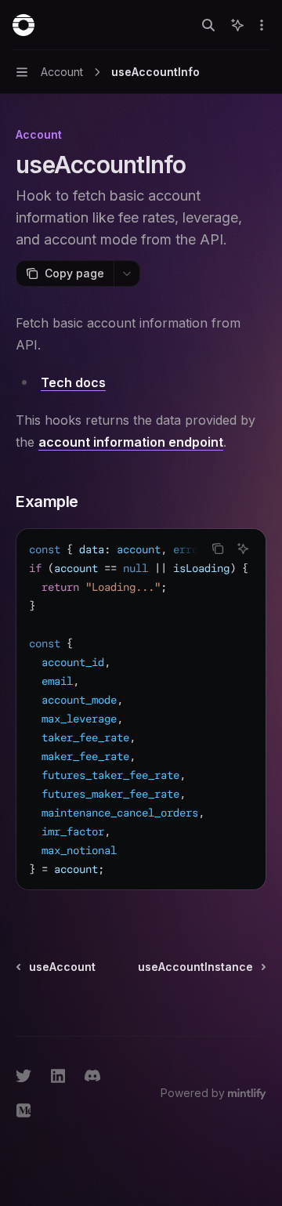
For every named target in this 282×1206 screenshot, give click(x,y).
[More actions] (261, 25)
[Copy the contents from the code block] (218, 548)
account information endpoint (130, 442)
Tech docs (73, 382)
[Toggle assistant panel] (237, 25)
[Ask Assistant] (243, 548)
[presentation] (141, 709)
